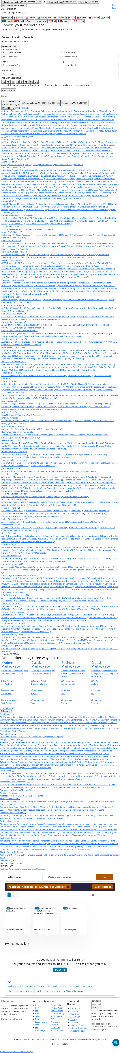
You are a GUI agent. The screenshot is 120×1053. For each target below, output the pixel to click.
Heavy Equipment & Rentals (66, 463)
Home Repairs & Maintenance (23, 539)
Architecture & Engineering (14, 333)
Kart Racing (92, 527)
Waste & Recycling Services (44, 465)
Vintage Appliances (47, 192)
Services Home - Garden (13, 623)
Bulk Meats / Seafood (77, 364)
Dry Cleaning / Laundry (53, 353)
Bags (4, 415)
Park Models (8, 600)
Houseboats (90, 243)
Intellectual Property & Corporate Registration (57, 581)
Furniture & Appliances (12, 426)
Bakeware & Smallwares (13, 547)
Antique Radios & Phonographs (86, 173)
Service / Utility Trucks (21, 446)
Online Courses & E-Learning (53, 375)
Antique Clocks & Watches (39, 173)
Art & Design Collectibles (44, 176)
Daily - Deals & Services (13, 347)
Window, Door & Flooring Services (58, 457)
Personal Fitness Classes (16, 389)
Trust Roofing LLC (69, 930)
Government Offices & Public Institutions (94, 578)
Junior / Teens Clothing (47, 308)
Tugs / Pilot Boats (19, 249)
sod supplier (87, 986)
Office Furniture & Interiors (60, 550)
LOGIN (18, 108)
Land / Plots (92, 606)
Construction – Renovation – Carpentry (83, 626)
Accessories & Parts (11, 598)
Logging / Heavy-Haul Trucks (91, 443)
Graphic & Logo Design (71, 640)
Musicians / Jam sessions (59, 153)
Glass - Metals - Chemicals (56, 288)
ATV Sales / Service (10, 263)
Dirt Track (38, 527)
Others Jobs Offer (13, 488)
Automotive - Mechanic (24, 479)
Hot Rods (50, 221)
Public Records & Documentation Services (84, 589)
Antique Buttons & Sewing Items (65, 170)
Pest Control (92, 454)
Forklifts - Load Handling (31, 288)
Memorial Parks (89, 558)
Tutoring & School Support (76, 496)
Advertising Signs (10, 170)
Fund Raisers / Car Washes (55, 722)
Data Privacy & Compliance (15, 640)
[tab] (39, 886)
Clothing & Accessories (96, 350)
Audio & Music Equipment (14, 395)
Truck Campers (96, 600)
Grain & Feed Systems (47, 406)
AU (8, 82)
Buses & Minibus (10, 204)
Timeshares (72, 609)
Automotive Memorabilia (93, 176)
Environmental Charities (75, 299)
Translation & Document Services (76, 257)
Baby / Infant (19, 308)
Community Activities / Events (36, 145)
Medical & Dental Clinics (82, 434)
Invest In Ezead (57, 1030)
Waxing (62, 561)
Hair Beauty (54, 235)
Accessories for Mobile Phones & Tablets (20, 522)
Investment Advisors (104, 420)
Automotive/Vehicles (58, 282)
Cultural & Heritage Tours (87, 614)
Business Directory (11, 260)
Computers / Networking (46, 285)
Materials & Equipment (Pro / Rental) (88, 629)
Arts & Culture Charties (30, 299)
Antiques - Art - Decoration (14, 429)
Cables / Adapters (36, 316)
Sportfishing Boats (80, 810)
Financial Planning (64, 420)
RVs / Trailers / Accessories (15, 595)
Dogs (28, 164)
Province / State (68, 52)
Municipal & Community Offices (58, 586)
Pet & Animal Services (48, 358)
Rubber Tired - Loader (51, 516)
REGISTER (26, 108)
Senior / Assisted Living (53, 609)
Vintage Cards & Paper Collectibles (18, 195)
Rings (81, 471)
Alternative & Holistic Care (14, 434)
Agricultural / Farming (32, 263)
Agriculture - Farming (36, 282)
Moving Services (29, 648)
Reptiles (78, 164)
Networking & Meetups (89, 502)
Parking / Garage (13, 609)
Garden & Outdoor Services (27, 629)
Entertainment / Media (12, 268)
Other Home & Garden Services (36, 631)
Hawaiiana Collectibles (37, 184)
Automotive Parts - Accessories (17, 215)
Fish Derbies (65, 147)
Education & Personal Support (87, 536)
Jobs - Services (9, 474)
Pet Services (28, 541)
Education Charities (52, 299)
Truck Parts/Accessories (38, 223)
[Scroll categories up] (2, 137)
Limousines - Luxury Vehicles (94, 207)
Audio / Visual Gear (43, 567)
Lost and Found (38, 153)
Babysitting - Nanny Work (77, 479)
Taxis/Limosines (17, 223)
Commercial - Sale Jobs (102, 479)
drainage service (15, 986)
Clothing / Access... (23, 285)
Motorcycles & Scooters (13, 209)
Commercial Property (12, 606)
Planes (49, 229)
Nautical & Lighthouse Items (87, 187)
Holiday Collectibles (58, 184)
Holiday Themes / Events (63, 150)
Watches (90, 471)
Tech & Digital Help (45, 541)
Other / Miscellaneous (73, 539)
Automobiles (8, 201)
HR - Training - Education (55, 482)
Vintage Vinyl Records (47, 198)
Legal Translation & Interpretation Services (55, 584)
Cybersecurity (110, 637)
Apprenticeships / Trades (54, 384)
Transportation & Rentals (13, 620)
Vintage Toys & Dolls (25, 198)
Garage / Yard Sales (21, 150)
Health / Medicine (10, 271)
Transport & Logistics (12, 645)
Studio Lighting (71, 569)
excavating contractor (35, 986)
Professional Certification (80, 375)
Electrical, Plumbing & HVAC (63, 333)
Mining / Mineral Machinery (92, 513)
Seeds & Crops (54, 409)
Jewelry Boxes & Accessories (37, 471)
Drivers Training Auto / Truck (93, 266)
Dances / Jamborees (30, 147)
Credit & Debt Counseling (42, 420)
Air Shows (7, 142)
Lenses (89, 567)
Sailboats (72, 246)
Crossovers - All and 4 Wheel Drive (74, 204)
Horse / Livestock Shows (36, 725)
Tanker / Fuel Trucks (65, 446)
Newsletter (96, 1001)
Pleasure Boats (59, 246)
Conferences (108, 145)
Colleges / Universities (99, 384)
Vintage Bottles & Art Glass (70, 192)
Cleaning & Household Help (58, 536)
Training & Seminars (53, 505)
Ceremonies (19, 502)
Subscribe (96, 1007)
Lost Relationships (19, 153)
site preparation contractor (20, 991)
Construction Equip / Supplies (37, 266)
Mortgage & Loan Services (14, 423)
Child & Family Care (34, 536)
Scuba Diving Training (84, 389)
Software (37, 319)
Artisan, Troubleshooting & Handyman (19, 626)
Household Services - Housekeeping (85, 482)
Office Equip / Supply (68, 274)
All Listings (75, 1016)
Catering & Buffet (62, 547)
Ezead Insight (57, 1005)
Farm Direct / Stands (83, 367)
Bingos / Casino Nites (70, 142)
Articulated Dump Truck (13, 510)
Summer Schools (104, 389)
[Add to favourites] (27, 908)
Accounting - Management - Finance (18, 477)
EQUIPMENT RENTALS (44, 325)
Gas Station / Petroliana (13, 184)
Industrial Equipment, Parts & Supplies (98, 463)
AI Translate (20, 5)
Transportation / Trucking (76, 277)
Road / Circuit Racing (29, 530)
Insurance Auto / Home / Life (53, 271)
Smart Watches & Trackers (80, 522)
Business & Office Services (14, 252)
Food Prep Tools (20, 550)
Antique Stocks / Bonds (85, 745)
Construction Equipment (13, 322)
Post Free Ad (114, 8)
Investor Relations (78, 1031)
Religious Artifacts (13, 190)
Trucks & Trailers (35, 327)
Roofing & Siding (73, 336)
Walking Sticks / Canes (69, 198)
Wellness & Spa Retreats (75, 620)
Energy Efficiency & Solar (13, 463)
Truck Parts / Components (35, 448)
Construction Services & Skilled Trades (19, 330)
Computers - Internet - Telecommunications (22, 482)
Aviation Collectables (70, 748)
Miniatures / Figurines (107, 184)
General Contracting (88, 333)
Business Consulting (39, 254)
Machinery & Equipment (13, 409)
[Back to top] (1, 1049)
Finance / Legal (59, 268)
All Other (27, 218)
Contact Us (75, 1008)
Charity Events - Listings (13, 297)
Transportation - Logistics (61, 491)
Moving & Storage (75, 454)
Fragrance (41, 235)
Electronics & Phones (76, 353)
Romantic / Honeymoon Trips (52, 617)
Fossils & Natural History (82, 181)
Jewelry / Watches (23, 291)
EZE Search (75, 1022)
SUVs (108, 221)
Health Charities (101, 855)
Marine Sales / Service (101, 271)
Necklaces (71, 471)
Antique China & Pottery (13, 173)
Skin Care (109, 235)
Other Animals (47, 164)
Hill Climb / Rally (77, 527)
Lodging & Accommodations (24, 617)
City (62, 61)
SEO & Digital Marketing (26, 643)
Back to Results (103, 886)
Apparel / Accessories (54, 263)
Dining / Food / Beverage (14, 361)
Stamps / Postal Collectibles (103, 190)
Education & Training (12, 373)
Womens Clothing (19, 311)
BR (13, 82)
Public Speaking (64, 389)
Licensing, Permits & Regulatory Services (95, 584)
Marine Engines (105, 243)
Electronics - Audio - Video (14, 392)
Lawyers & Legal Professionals (19, 584)
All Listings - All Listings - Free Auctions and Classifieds (38, 886)
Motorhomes (109, 598)
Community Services (61, 145)
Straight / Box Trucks (43, 446)
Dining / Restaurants (43, 367)
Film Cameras (77, 567)
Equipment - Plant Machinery (83, 843)
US (31, 82)
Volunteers (23, 159)
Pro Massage (79, 235)
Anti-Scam (55, 1022)
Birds (5, 164)
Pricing (73, 1019)
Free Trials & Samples (48, 356)
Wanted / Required (58, 448)
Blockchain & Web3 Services (64, 637)
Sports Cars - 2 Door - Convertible (94, 209)
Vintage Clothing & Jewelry (48, 195)
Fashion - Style (9, 412)
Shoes (13, 415)
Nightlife (106, 502)
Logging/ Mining (10, 508)
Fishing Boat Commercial (70, 243)
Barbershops (8, 558)
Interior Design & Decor (53, 454)
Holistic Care (38, 558)
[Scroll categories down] (5, 137)
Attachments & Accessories (39, 510)
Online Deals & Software (24, 358)
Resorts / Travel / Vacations (15, 612)
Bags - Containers (96, 282)
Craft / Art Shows (10, 147)
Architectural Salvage (21, 176)
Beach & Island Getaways (41, 614)
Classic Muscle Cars (64, 218)
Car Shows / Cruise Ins (106, 142)
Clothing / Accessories (12, 305)
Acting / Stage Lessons (12, 384)
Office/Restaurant (42, 291)
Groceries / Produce (70, 356)
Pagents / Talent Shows (83, 153)
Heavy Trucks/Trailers (81, 288)
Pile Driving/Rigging (29, 516)
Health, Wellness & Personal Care (17, 432)
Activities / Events (11, 139)
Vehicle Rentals (96, 648)
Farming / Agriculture (12, 401)
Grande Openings (41, 150)
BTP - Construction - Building (50, 479)
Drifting (64, 527)
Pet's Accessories (64, 164)
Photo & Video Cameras (96, 395)
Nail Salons (105, 558)
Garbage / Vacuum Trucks (63, 443)
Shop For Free (76, 1025)
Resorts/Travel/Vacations (34, 294)
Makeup (66, 235)
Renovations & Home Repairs (49, 336)
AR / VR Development (38, 637)
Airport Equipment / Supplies (30, 229)
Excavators (7, 513)
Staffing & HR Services (48, 257)
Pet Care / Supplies (89, 274)
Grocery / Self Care (11, 370)
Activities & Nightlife (11, 350)
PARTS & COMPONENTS (88, 325)
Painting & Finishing (24, 336)
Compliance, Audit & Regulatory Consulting (21, 578)
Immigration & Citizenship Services (18, 581)
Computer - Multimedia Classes (16, 387)
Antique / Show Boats (12, 243)
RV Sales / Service (109, 274)
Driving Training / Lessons (45, 387)
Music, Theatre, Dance (51, 496)
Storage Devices (51, 319)
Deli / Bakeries (25, 367)
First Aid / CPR (65, 387)
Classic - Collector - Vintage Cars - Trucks (38, 204)
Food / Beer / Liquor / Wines (80, 268)
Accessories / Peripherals (13, 316)
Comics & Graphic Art (104, 178)
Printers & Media (10, 569)
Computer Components (57, 316)
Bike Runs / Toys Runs (48, 142)
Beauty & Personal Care (73, 350)
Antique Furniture (61, 173)
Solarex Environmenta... (15, 930)
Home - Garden (100, 288)
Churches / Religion (11, 145)
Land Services (65, 406)
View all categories (8, 860)
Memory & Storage (104, 567)
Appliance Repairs (10, 454)
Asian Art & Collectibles (68, 176)
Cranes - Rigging (61, 510)
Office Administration (25, 257)
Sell (36, 1010)
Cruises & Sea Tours (64, 614)
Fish (36, 164)
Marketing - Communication (77, 485)
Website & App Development (75, 643)
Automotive (72, 263)
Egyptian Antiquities (11, 181)
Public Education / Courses (34, 156)
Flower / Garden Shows (84, 147)
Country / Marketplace (11, 52)
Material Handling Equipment (15, 274)
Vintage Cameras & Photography (100, 192)
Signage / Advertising (12, 553)
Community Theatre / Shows (86, 145)
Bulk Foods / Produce (55, 364)
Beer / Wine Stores (11, 364)
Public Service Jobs (32, 488)
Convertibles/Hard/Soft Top (94, 784)
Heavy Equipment (66, 325)
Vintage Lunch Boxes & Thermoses (94, 765)
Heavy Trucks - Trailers (13, 440)
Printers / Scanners (21, 319)
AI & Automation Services (14, 637)
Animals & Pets (9, 161)
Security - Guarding (69, 488)
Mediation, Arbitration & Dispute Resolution (22, 586)
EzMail (38, 1013)
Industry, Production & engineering (45, 485)
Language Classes (30, 496)
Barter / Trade (8, 403)
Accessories (8, 229)
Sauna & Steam (20, 561)
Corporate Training (29, 375)
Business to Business (12, 280)
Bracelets (6, 471)
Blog (37, 1024)
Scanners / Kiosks (29, 569)
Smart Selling (56, 1016)
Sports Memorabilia (79, 190)
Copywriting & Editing (68, 342)
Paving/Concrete (10, 516)
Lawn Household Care (78, 271)
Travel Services (35, 620)
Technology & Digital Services (16, 634)
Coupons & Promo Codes (29, 353)
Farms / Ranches (54, 606)
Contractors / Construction (65, 266)
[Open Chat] (115, 1042)
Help (37, 1005)
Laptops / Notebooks (92, 316)
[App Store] (19, 1019)
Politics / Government (106, 153)
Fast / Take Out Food (104, 367)
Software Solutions (50, 643)
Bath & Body (8, 235)
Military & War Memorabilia (82, 184)
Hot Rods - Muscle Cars (108, 773)
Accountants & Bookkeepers (15, 420)
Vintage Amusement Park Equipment (19, 192)
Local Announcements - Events (16, 499)
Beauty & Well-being (11, 232)
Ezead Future (41, 1022)
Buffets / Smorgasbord (32, 364)
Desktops (75, 316)
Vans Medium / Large (61, 223)
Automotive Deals (31, 350)
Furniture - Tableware (52, 429)
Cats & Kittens (16, 164)
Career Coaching (10, 375)
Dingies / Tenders (49, 243)
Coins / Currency (84, 178)
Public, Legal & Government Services (19, 575)
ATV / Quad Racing (10, 527)
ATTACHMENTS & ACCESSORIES (17, 325)
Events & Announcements (69, 403)
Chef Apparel (78, 547)
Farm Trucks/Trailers (93, 403)
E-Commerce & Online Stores (44, 640)
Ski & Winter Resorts (77, 617)
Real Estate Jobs (50, 488)
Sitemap (74, 1011)
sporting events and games (48, 991)
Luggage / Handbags (84, 308)
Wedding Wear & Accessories (31, 415)
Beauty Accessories (25, 235)
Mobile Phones (59, 522)
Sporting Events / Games (95, 156)
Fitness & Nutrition (60, 434)
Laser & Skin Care (55, 558)
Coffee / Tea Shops (98, 364)
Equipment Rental (47, 403)
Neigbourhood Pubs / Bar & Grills (78, 370)
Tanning (33, 561)
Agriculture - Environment (74, 477)
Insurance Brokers (84, 420)
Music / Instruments (37, 187)
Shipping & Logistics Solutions (53, 648)
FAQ (52, 1019)
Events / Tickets (96, 353)
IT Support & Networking (97, 640)
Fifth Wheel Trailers (71, 598)
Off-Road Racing (10, 530)
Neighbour (6, 70)
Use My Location (9, 46)
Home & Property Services (14, 451)
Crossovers (14, 221)
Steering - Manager (90, 488)
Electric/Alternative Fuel (33, 221)
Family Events (69, 502)
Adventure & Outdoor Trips (14, 614)
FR (18, 82)
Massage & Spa (73, 558)
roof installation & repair (74, 991)
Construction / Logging (70, 285)
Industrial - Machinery (67, 846)
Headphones (77, 395)
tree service (74, 986)
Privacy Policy (57, 1008)
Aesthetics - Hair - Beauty (48, 477)
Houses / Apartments (74, 606)
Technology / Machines (35, 553)
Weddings (70, 505)
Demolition (77, 510)
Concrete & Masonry (39, 333)
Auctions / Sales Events (24, 142)
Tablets (98, 522)
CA (3, 82)
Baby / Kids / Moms (51, 350)
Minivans (82, 221)
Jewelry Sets (58, 471)
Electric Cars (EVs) (100, 204)
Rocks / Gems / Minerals (35, 190)
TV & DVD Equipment (47, 398)
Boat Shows (87, 142)
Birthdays (7, 502)
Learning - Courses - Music (14, 494)
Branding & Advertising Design (41, 342)
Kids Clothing (66, 308)
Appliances (34, 429)
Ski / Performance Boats (90, 246)
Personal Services (11, 555)
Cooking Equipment (96, 547)
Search (38, 1016)
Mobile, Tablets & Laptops (14, 519)
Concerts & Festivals (37, 502)
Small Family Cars (69, 209)
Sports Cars (80, 787)
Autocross (27, 527)
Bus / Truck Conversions (34, 598)
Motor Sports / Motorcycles (44, 274)
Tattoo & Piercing (48, 561)
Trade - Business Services (35, 491)
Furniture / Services (105, 268)
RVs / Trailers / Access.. (106, 291)
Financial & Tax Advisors (62, 254)
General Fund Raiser (97, 299)
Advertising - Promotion (13, 282)
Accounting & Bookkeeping (14, 254)
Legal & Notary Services (86, 254)
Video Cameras (87, 569)
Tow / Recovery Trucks (86, 446)
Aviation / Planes (10, 226)
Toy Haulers (65, 600)
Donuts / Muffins (63, 367)
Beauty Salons (23, 558)
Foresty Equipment (24, 513)
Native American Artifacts (60, 187)
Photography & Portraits (71, 358)
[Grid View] (9, 894)
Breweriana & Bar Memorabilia (30, 178)
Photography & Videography (93, 342)
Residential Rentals (32, 609)
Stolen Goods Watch (9, 731)
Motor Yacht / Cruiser (39, 246)
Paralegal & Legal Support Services (47, 589)
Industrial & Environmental (14, 460)
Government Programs (23, 406)
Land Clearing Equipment (46, 513)
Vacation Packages (52, 620)
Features (39, 1019)
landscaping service (57, 986)
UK (36, 82)
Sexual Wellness (94, 235)
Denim (31, 308)
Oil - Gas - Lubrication (62, 291)
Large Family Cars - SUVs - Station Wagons (36, 207)
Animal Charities (10, 299)
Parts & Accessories (36, 409)
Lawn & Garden (81, 406)
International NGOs (22, 302)
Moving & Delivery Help (49, 539)
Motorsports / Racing (12, 524)
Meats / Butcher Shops (32, 370)
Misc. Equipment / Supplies (14, 246)
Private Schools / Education (42, 389)
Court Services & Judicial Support (59, 578)
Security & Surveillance (24, 398)
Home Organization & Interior (55, 629)
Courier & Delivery (10, 648)
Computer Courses (11, 496)
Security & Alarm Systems (29, 457)
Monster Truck (107, 527)
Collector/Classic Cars (85, 218)
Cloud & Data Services (90, 637)
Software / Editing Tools (50, 569)
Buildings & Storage (27, 403)
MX (26, 82)
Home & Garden (89, 356)
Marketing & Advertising (97, 815)
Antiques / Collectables (13, 167)
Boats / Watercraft (11, 240)
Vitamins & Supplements (13, 237)
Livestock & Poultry (100, 406)
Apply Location (8, 90)
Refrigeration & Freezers (102, 550)
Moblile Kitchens (53, 370)
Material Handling (69, 513)
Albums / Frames (24, 567)
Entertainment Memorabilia (36, 181)
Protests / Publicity (11, 156)
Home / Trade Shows (86, 150)
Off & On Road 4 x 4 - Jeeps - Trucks (42, 209)
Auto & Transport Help (12, 536)
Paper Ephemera (13, 759)
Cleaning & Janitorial (30, 454)
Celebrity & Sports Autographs (60, 178)
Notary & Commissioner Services (90, 586)
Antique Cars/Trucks (43, 218)
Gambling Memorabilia (106, 181)
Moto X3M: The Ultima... (43, 930)
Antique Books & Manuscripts (34, 170)
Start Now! (60, 970)
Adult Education (32, 384)
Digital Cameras (61, 567)
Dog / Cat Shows (49, 147)
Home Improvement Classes (88, 387)
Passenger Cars (96, 221)
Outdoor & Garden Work (97, 539)
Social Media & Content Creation (25, 344)
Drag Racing (51, 527)
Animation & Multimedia (13, 342)
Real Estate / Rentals (11, 277)
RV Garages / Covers (26, 600)
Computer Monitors (59, 395)
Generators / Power (91, 598)
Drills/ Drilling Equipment (96, 510)
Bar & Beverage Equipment (39, 547)
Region (4, 61)
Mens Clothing (103, 308)
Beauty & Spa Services (39, 434)
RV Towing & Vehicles (47, 600)
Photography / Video (84, 291)
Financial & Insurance (12, 418)
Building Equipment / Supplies (93, 263)
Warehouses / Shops (89, 609)
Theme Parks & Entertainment (103, 617)
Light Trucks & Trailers (68, 207)
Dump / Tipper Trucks (39, 443)
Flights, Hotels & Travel (25, 356)
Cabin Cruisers (31, 243)
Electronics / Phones (93, 285)
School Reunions (74, 156)
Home (38, 1008)
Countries (74, 1014)
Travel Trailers (80, 600)
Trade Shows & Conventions (29, 505)
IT (22, 82)
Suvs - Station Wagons (72, 779)
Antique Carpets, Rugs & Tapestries (98, 170)
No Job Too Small (10, 533)
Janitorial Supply (37, 550)
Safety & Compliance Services (15, 465)
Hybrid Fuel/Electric (66, 221)
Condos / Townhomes (35, 606)
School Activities (56, 156)
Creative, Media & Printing (14, 339)
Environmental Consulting (39, 463)
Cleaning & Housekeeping (51, 626)
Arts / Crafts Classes (77, 384)
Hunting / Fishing (29, 271)
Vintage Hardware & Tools (75, 195)
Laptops (45, 522)
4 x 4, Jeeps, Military (11, 218)
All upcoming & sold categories (20, 136)
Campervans (53, 598)
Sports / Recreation (53, 277)
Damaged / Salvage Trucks (14, 443)
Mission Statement (78, 1028)
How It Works (57, 1010)
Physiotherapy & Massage (27, 437)
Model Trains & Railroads (13, 187)
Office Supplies (82, 550)
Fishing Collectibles (60, 181)
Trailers (16, 448)
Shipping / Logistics (32, 277)
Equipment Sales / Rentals (37, 268)
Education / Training (12, 381)
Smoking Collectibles (58, 190)
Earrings (18, 471)
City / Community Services (105, 824)
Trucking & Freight (77, 648)
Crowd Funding (57, 1013)
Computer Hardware (38, 395)
